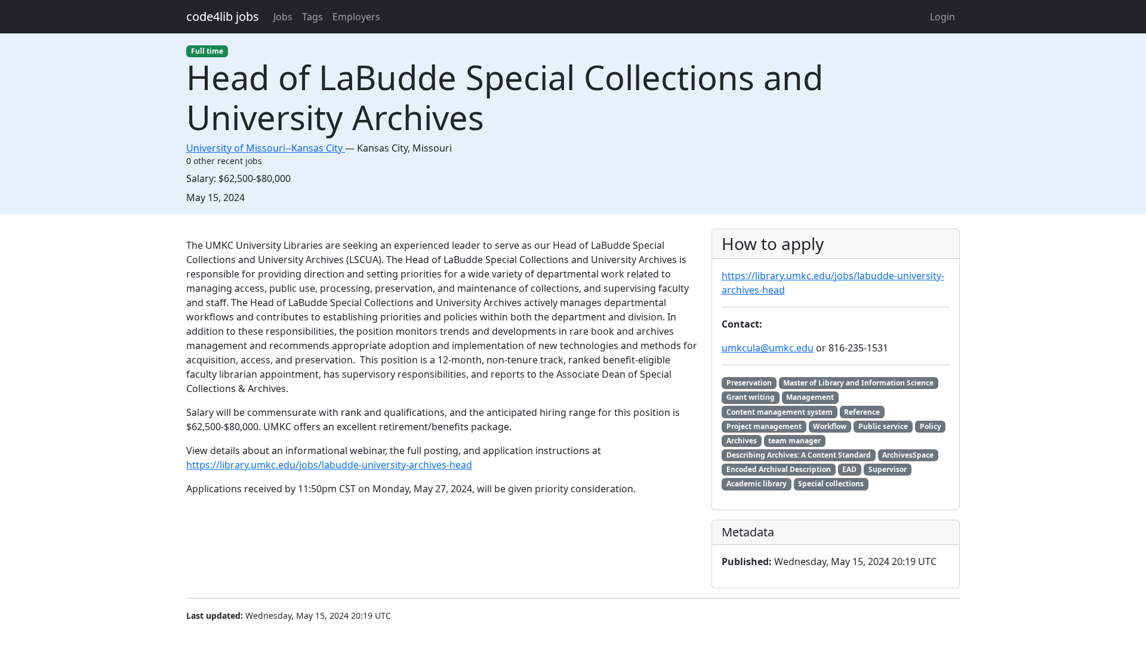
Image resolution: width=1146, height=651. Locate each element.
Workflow (829, 426)
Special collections (831, 484)
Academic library (756, 484)
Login (942, 16)
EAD (849, 469)
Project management (764, 426)
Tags (312, 16)
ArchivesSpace (908, 455)
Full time (207, 51)
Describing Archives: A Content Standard (798, 455)
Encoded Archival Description (778, 469)
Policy (930, 426)
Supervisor (887, 469)
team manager (794, 441)
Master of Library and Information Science (858, 383)
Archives (741, 441)
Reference (862, 412)
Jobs (282, 16)
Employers (356, 16)
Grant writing (750, 397)
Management (810, 397)
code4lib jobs (222, 16)
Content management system (779, 412)
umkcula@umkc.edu (768, 347)
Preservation (749, 383)
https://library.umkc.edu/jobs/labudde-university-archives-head (329, 464)
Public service (883, 426)
